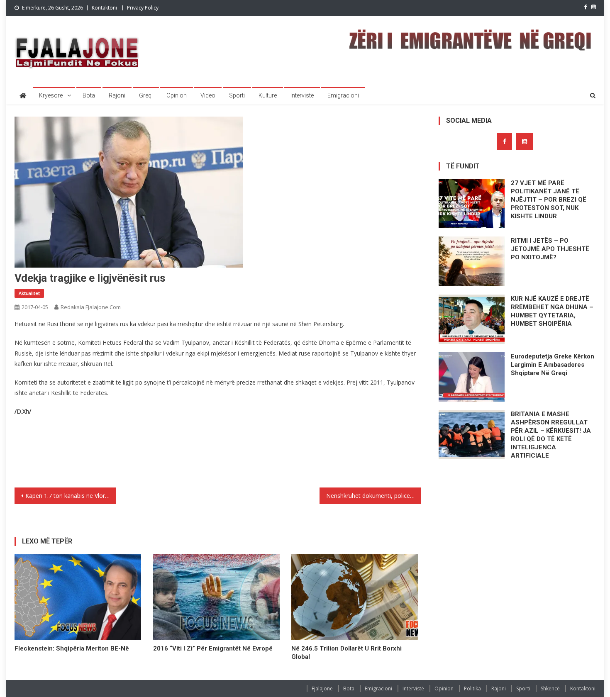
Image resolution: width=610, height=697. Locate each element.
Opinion (176, 95)
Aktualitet (29, 293)
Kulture (268, 95)
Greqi (146, 95)
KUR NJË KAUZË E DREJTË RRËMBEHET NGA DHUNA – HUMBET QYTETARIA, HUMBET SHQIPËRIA (552, 311)
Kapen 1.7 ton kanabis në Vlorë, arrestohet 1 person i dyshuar (70, 496)
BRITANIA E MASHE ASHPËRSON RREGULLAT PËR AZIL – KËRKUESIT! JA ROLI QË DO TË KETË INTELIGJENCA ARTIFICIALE (551, 434)
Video (207, 95)
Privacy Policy (143, 7)
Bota (89, 95)
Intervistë (302, 95)
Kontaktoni (104, 7)
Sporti (237, 95)
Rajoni (117, 95)
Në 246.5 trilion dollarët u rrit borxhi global (346, 652)
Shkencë (550, 688)
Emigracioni (343, 95)
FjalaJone (322, 688)
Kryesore (51, 95)
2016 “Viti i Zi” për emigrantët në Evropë (213, 648)
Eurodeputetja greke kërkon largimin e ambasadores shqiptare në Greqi (552, 365)
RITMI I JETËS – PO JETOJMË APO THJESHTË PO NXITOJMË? (550, 249)
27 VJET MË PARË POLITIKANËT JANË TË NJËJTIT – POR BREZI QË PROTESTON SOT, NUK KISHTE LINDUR (548, 199)
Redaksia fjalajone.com (91, 307)
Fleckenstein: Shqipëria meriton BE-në (72, 648)
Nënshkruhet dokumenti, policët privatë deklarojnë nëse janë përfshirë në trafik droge (373, 496)
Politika (472, 688)
